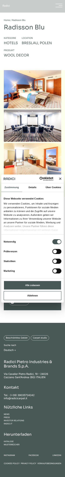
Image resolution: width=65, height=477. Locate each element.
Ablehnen (32, 295)
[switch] (56, 251)
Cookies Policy (12, 463)
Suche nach (10, 345)
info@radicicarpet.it (15, 398)
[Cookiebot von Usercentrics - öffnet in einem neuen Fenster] (40, 179)
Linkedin (57, 455)
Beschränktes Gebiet (16, 337)
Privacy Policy (28, 463)
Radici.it (8, 424)
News (6, 414)
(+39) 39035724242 (22, 395)
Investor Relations (14, 421)
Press (7, 417)
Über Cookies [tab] (53, 187)
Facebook (34, 455)
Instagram (9, 455)
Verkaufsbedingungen (49, 463)
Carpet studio (40, 337)
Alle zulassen (32, 285)
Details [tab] (32, 187)
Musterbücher (12, 445)
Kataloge (9, 441)
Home (7, 20)
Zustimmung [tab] (12, 187)
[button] (11, 350)
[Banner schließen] (60, 179)
